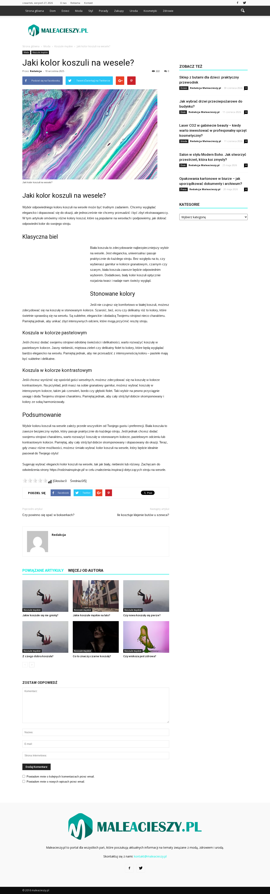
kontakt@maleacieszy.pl (150, 856)
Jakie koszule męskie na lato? (91, 615)
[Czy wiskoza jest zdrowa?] (146, 637)
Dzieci (65, 11)
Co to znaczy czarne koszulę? (92, 656)
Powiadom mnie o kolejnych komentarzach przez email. (61, 776)
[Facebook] (237, 3)
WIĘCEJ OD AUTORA (85, 570)
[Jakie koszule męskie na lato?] (96, 596)
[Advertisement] (171, 30)
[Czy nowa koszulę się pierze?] (146, 596)
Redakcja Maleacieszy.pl (205, 87)
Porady (103, 11)
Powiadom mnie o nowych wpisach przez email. (56, 781)
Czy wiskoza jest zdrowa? (139, 656)
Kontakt (88, 2)
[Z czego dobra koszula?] (45, 637)
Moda (78, 11)
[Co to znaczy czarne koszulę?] (96, 637)
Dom (53, 11)
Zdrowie (168, 11)
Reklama (75, 2)
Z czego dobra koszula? (37, 656)
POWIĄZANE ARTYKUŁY (43, 570)
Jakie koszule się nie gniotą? (40, 615)
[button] (243, 11)
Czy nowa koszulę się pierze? (142, 615)
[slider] (35, 480)
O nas (63, 2)
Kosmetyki (150, 11)
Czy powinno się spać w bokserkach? (48, 515)
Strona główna (34, 11)
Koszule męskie (40, 52)
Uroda (134, 11)
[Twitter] (244, 3)
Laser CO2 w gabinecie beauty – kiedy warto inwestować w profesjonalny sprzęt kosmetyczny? (213, 130)
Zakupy (119, 11)
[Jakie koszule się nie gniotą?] (45, 596)
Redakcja (36, 71)
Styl (90, 11)
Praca (183, 189)
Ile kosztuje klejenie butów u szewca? (143, 515)
